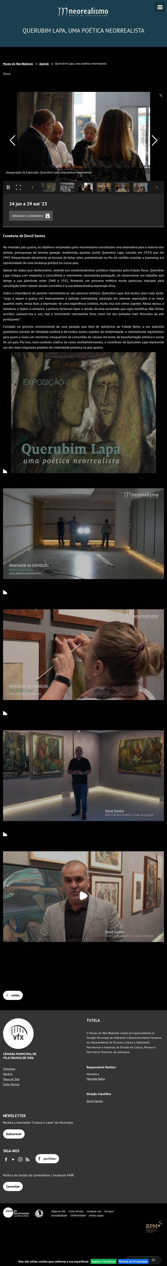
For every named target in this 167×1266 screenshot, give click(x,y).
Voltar (15, 995)
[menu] (160, 7)
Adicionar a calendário (27, 216)
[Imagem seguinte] (154, 140)
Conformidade (78, 1215)
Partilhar (50, 1159)
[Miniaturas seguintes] (156, 187)
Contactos (9, 1069)
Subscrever (14, 1134)
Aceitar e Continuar (103, 1261)
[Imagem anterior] (12, 140)
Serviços (108, 1211)
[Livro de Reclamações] (16, 1212)
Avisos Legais (96, 1215)
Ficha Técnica (11, 1084)
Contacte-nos (94, 1211)
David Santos (95, 1101)
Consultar (13, 1186)
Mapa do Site (11, 1079)
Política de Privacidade (133, 1261)
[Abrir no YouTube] (83, 412)
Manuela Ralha (96, 1079)
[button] (49, 187)
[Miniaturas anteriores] (32, 187)
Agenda (44, 64)
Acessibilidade (59, 1215)
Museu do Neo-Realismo (18, 64)
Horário (7, 1074)
